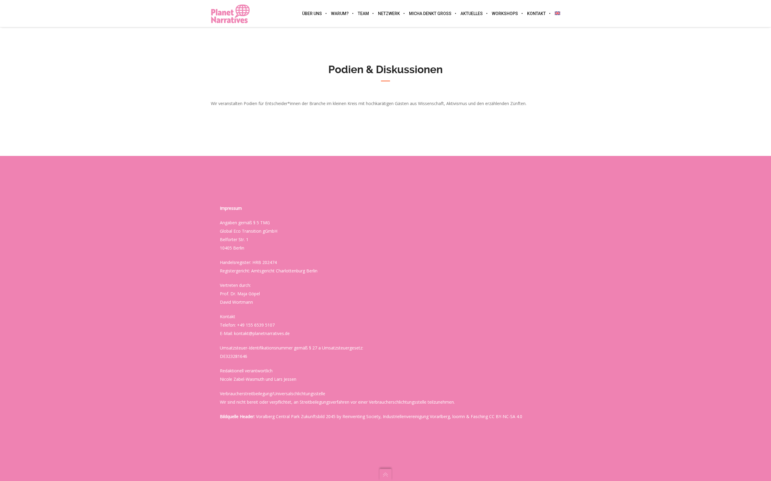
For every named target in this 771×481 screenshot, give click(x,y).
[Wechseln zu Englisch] (555, 13)
